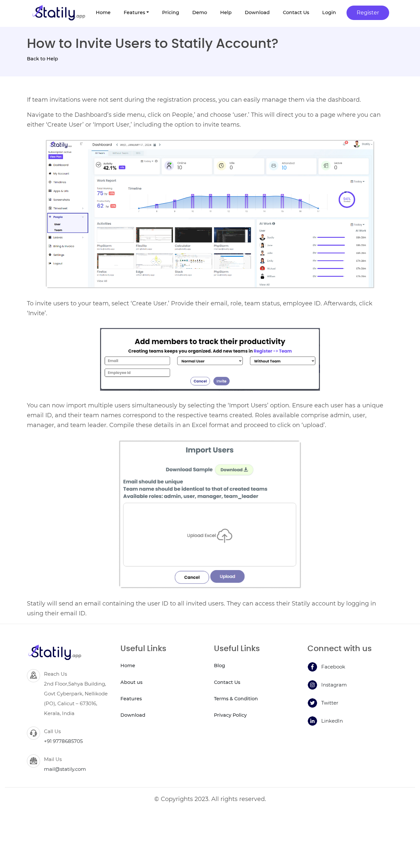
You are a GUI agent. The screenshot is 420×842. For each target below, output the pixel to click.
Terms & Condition (236, 699)
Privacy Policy (230, 715)
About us (131, 682)
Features (131, 699)
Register (368, 13)
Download (132, 715)
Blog (219, 665)
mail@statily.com (65, 769)
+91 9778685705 (63, 741)
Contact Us (227, 682)
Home (127, 665)
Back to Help (42, 59)
